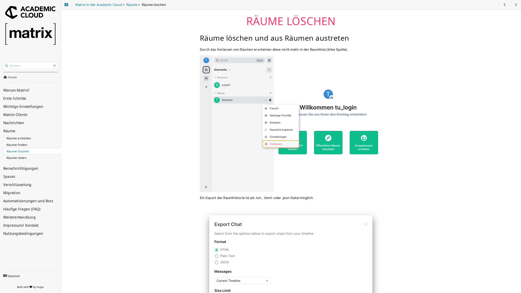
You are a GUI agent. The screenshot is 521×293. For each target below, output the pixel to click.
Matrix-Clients (15, 114)
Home (12, 77)
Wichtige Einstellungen (23, 106)
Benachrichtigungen (20, 168)
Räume (9, 130)
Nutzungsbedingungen (23, 233)
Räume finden (17, 145)
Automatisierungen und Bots (28, 200)
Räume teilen (16, 158)
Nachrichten (13, 122)
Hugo (40, 287)
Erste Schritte (14, 98)
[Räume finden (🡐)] (504, 5)
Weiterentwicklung (19, 217)
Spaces (9, 176)
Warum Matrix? (16, 90)
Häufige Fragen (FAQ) (21, 209)
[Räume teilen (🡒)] (515, 5)
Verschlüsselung (17, 184)
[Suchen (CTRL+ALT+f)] (6, 65)
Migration (11, 192)
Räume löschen (18, 151)
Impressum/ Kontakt (20, 225)
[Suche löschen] (54, 65)
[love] (31, 287)
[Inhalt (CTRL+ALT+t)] (66, 5)
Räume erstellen (19, 138)
